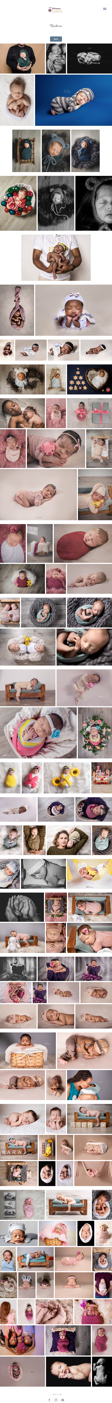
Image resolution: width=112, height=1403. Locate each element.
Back (56, 39)
